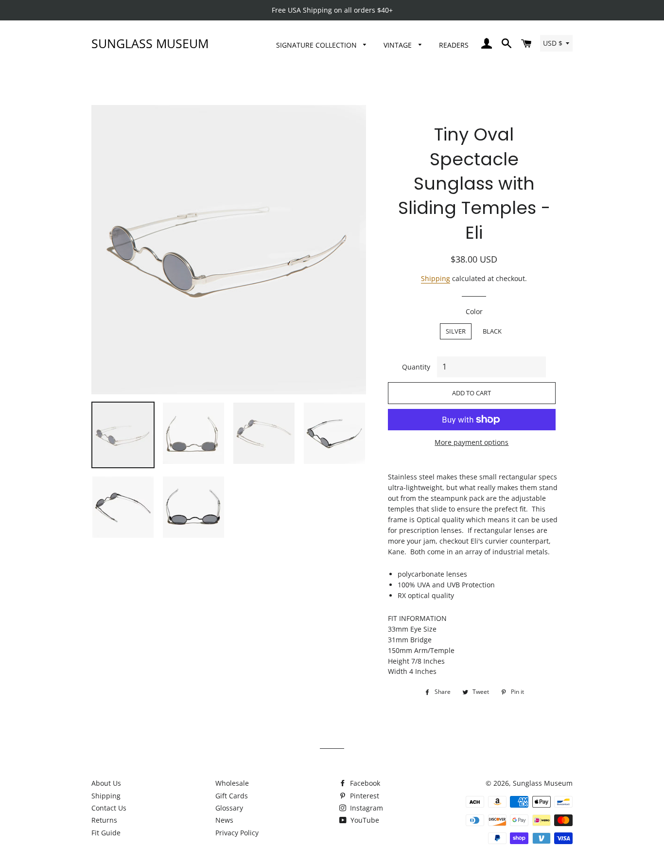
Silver (456, 331)
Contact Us (108, 807)
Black (492, 331)
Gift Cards (231, 795)
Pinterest (363, 795)
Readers (454, 45)
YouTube (364, 820)
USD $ (552, 43)
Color (474, 311)
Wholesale (232, 783)
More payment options (471, 442)
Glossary (229, 807)
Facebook (364, 783)
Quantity (416, 366)
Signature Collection (317, 45)
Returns (104, 820)
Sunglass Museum (150, 43)
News (224, 820)
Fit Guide (106, 832)
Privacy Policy (237, 832)
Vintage (399, 45)
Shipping (435, 278)
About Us (106, 783)
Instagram (365, 807)
